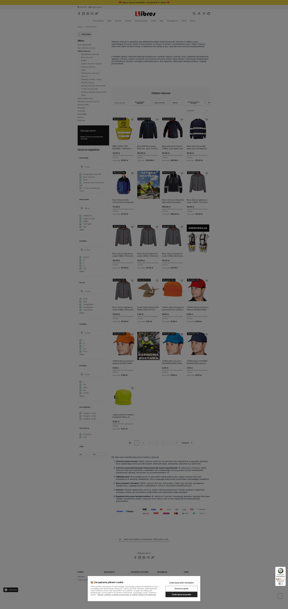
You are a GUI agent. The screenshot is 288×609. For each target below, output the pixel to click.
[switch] (280, 583)
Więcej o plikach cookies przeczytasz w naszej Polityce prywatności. (127, 594)
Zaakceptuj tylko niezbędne (181, 583)
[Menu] (284, 568)
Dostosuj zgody (181, 588)
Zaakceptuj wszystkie (181, 594)
